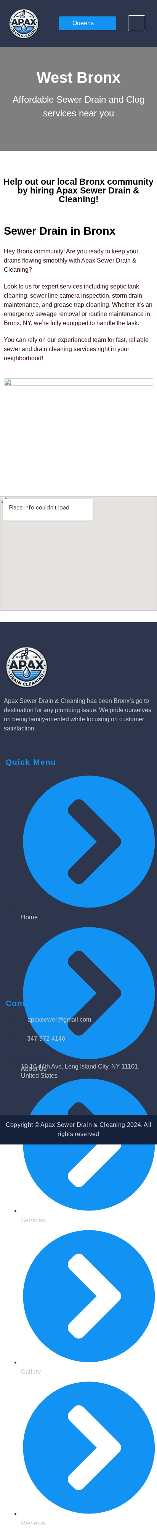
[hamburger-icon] (136, 23)
